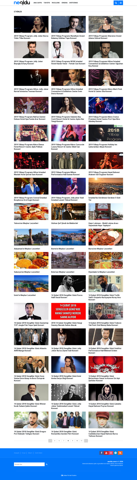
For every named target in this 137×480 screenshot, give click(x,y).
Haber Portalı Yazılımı (70, 475)
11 (81, 441)
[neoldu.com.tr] (22, 3)
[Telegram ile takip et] (115, 453)
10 (77, 441)
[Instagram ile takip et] (111, 453)
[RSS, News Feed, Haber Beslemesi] (120, 453)
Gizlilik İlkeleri (38, 453)
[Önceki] (50, 440)
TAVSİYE (47, 3)
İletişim (30, 453)
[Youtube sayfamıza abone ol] (106, 453)
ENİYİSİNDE (73, 3)
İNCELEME (56, 3)
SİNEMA (64, 3)
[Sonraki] (86, 440)
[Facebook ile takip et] (101, 453)
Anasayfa (16, 453)
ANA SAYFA (38, 3)
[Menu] (120, 2)
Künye (23, 453)
